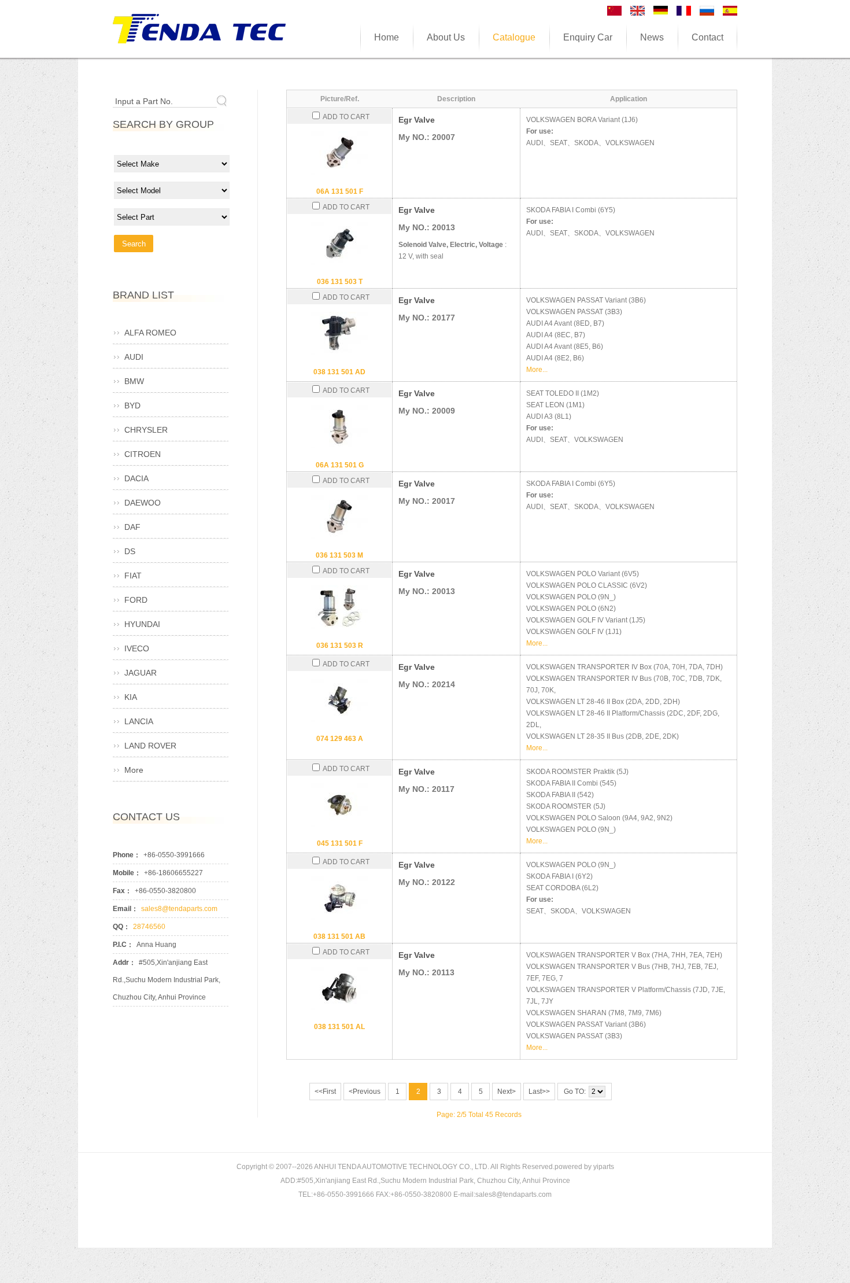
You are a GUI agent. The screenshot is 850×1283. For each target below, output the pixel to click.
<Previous (364, 1091)
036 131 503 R (339, 646)
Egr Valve (416, 119)
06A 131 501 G (340, 465)
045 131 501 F (340, 843)
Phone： (127, 855)
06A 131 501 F (339, 191)
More (133, 770)
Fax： (122, 891)
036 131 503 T (340, 282)
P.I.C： (123, 945)
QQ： (121, 927)
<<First (325, 1091)
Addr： (124, 962)
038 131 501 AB (339, 936)
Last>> (539, 1091)
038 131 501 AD (339, 372)
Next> (506, 1091)
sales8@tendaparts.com (179, 909)
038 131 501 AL (339, 1027)
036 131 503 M (339, 555)
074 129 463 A (339, 739)
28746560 (149, 927)
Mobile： (127, 873)
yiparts (603, 1167)
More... (537, 370)
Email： (125, 909)
